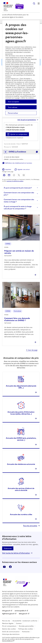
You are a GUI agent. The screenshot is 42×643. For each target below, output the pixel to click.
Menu (38, 3)
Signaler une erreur (24, 169)
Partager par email (9, 175)
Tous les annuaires (30, 526)
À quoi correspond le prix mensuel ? (18, 188)
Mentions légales (7, 623)
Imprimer (8, 169)
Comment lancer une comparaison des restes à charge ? (19, 200)
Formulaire (17, 311)
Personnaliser (13, 113)
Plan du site (6, 621)
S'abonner (8, 548)
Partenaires (26, 631)
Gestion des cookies (9, 629)
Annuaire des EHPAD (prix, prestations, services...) (21, 439)
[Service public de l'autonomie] (21, 582)
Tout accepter (13, 101)
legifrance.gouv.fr (8, 614)
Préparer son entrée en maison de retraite (19, 251)
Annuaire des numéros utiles (21, 514)
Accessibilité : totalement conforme (25, 621)
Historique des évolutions (10, 634)
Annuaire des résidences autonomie (21, 464)
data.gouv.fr (23, 614)
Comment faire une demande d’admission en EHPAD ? (17, 319)
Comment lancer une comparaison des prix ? (19, 193)
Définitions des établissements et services (18, 163)
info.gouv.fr (6, 611)
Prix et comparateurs (9, 626)
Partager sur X (19, 175)
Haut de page (32, 350)
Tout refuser (12, 107)
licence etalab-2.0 (7, 640)
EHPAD (8, 244)
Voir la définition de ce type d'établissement (37, 152)
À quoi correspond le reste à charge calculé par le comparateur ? (18, 207)
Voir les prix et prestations (26, 120)
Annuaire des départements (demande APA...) (21, 387)
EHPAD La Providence (17, 151)
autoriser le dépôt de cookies (15, 181)
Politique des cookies (25, 629)
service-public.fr (20, 611)
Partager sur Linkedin (24, 175)
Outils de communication (10, 631)
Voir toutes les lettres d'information (16, 553)
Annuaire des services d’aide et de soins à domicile (21, 489)
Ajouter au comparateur (18, 134)
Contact (19, 623)
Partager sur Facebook (14, 175)
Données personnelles (26, 626)
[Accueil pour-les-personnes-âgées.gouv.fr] (19, 6)
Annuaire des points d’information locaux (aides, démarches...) (21, 413)
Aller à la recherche (34, 3)
